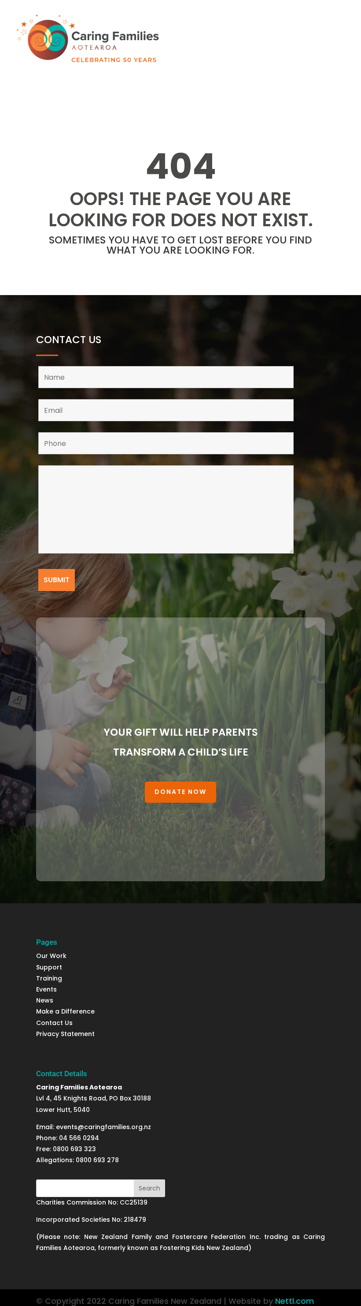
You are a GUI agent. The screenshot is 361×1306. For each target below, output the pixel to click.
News (45, 1000)
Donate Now (180, 791)
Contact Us (54, 1022)
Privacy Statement (65, 1033)
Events (46, 989)
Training (49, 978)
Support (50, 967)
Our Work (51, 955)
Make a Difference (65, 1011)
